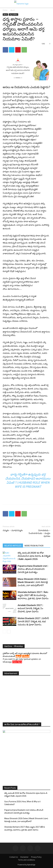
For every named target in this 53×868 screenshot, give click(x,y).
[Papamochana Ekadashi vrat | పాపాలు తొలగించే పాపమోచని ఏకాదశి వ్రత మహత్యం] (9, 569)
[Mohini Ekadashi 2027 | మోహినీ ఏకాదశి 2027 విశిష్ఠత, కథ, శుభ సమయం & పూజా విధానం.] (9, 621)
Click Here (17, 662)
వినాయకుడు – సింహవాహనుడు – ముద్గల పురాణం (39, 533)
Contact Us (13, 857)
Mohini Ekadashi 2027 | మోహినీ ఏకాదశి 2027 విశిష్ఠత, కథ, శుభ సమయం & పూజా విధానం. (33, 621)
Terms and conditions (26, 860)
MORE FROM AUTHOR (34, 546)
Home (5, 10)
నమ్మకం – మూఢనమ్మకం (13, 530)
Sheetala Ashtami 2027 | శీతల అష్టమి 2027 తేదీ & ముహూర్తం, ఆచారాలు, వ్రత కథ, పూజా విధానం (33, 595)
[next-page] (8, 631)
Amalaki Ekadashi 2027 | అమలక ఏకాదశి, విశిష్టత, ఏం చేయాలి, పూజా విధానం (30, 608)
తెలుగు (12, 10)
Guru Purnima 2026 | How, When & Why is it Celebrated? (22, 803)
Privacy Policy (36, 857)
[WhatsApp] (24, 50)
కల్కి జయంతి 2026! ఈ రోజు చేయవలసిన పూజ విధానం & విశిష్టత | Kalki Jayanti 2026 (34, 555)
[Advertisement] (26, 495)
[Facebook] (5, 50)
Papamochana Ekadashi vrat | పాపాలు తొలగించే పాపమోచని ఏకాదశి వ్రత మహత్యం (33, 569)
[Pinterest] (18, 50)
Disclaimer (24, 857)
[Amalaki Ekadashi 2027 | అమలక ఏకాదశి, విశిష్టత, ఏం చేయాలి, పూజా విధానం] (9, 608)
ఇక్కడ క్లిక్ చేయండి (22, 656)
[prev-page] (4, 631)
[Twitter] (11, 50)
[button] (4, 3)
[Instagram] (23, 848)
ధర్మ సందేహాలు (13, 14)
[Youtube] (37, 848)
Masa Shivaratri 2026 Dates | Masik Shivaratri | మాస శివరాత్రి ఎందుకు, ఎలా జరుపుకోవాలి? (33, 582)
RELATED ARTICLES (12, 546)
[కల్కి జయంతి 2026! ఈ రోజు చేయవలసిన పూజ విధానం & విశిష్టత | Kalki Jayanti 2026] (9, 557)
